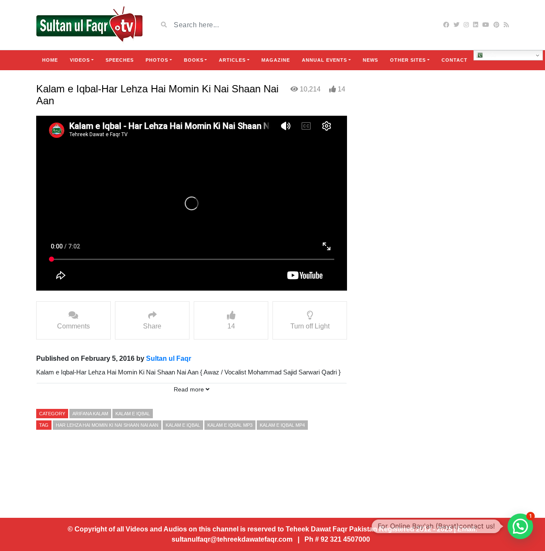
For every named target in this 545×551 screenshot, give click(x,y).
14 (341, 89)
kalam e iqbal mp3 (229, 425)
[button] (520, 526)
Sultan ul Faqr (168, 358)
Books (194, 60)
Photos (157, 60)
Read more (190, 389)
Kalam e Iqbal (132, 413)
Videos (80, 60)
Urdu (489, 55)
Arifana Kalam (90, 413)
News (370, 60)
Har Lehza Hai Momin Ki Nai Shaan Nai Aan (107, 425)
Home (50, 60)
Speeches (120, 60)
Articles (232, 60)
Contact (455, 60)
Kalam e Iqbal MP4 (282, 425)
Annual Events (324, 60)
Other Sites (408, 60)
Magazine (275, 60)
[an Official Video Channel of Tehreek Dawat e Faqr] (89, 24)
